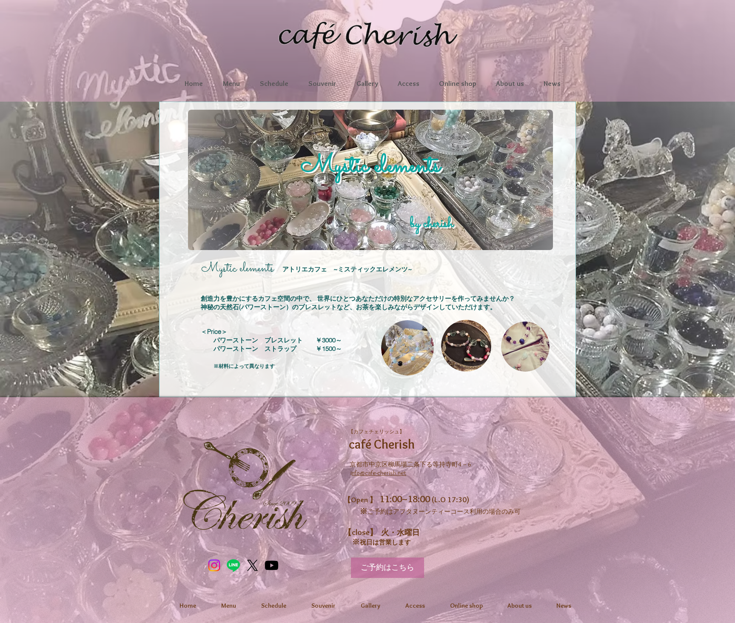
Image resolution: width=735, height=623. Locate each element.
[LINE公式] (233, 565)
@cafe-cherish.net (383, 473)
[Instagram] (214, 565)
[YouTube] (271, 565)
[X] (252, 565)
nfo (356, 473)
